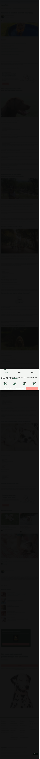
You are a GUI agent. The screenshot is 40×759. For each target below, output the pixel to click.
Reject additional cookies (7, 388)
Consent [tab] (6, 372)
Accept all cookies (32, 388)
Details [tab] (19, 372)
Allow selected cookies (20, 388)
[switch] (14, 384)
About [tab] (32, 372)
